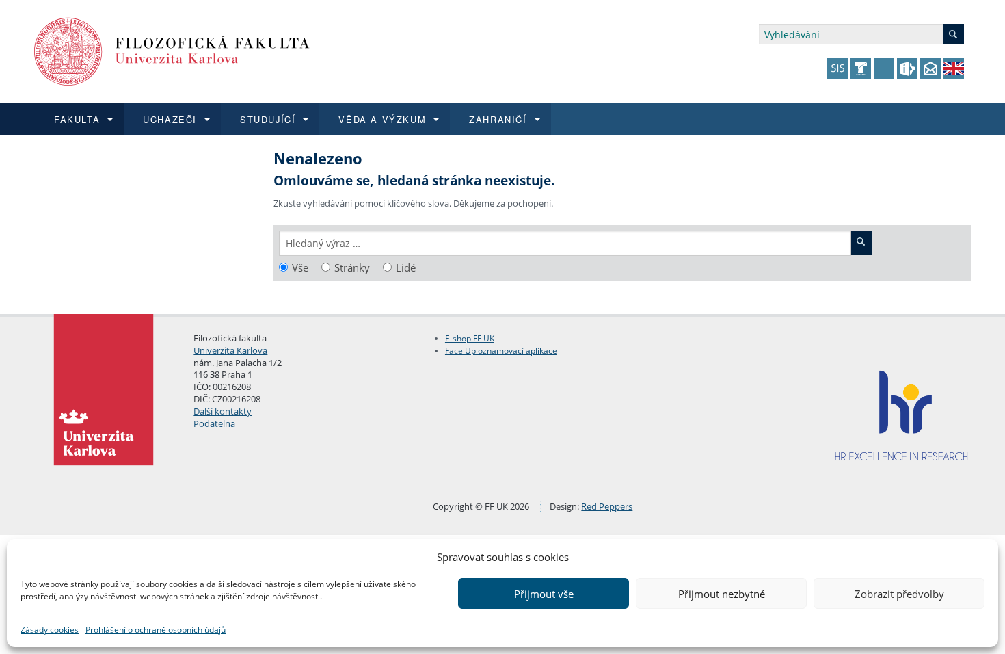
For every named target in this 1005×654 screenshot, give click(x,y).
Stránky (352, 268)
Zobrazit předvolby (899, 594)
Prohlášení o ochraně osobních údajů (155, 630)
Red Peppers (606, 506)
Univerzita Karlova (230, 350)
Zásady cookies (50, 630)
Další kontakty (222, 411)
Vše (300, 268)
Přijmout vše (544, 594)
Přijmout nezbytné (721, 594)
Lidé (406, 268)
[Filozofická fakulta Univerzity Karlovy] (172, 50)
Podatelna (214, 423)
